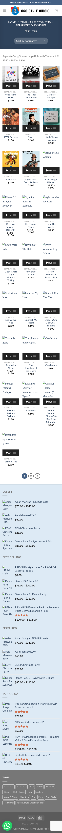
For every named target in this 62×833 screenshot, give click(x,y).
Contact (35, 824)
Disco (6, 792)
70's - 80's (22, 786)
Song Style (51, 797)
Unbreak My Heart (31, 321)
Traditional (8, 802)
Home (12, 22)
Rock (40, 797)
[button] (7, 826)
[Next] (37, 476)
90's (32, 786)
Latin (30, 792)
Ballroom (49, 786)
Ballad (39, 786)
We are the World (10, 96)
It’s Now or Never (31, 225)
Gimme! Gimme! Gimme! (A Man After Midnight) (51, 416)
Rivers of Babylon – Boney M (11, 227)
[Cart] (56, 10)
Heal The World (51, 225)
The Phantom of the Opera (31, 368)
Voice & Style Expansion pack (30, 802)
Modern (39, 792)
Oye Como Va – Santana (31, 181)
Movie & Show (10, 797)
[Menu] (4, 11)
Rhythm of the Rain (31, 273)
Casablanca (51, 365)
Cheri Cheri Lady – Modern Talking (11, 276)
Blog (25, 824)
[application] (10, 86)
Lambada (11, 179)
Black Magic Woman (51, 181)
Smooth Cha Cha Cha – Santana (51, 323)
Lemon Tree (11, 461)
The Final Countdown (31, 96)
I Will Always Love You (51, 138)
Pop (33, 797)
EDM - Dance (18, 792)
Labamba (31, 410)
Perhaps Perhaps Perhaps (11, 413)
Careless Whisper (51, 96)
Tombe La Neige (11, 366)
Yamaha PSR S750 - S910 (35, 22)
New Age (24, 797)
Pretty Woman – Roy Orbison (51, 274)
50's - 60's (8, 786)
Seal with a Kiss (10, 321)
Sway (31, 137)
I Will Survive (11, 137)
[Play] (6, 85)
